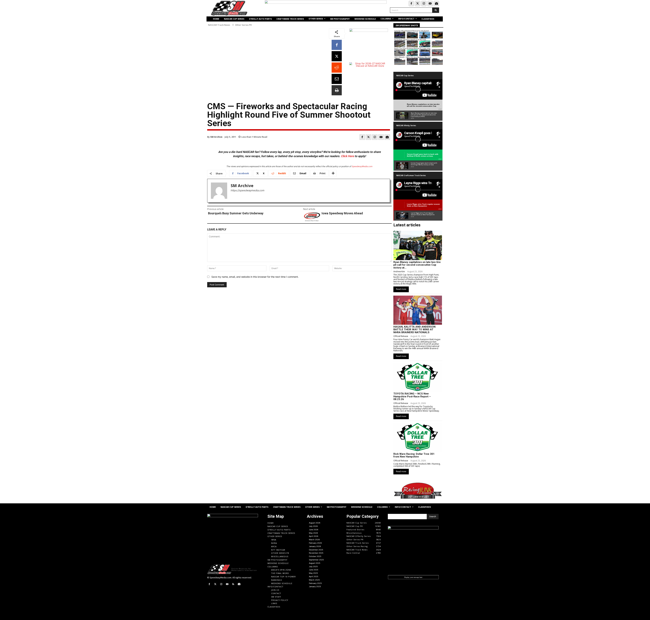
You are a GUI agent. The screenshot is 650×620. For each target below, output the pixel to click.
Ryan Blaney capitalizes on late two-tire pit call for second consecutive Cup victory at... (417, 265)
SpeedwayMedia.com (362, 166)
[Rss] (233, 584)
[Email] (337, 79)
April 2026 (313, 536)
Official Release (400, 336)
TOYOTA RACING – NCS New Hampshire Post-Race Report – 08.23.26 (412, 396)
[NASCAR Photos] (436, 3)
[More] (333, 173)
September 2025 (316, 560)
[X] (337, 56)
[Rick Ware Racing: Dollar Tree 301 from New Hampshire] (417, 437)
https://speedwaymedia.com (247, 190)
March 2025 (314, 580)
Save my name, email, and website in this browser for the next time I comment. (255, 276)
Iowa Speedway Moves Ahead (342, 213)
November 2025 (316, 553)
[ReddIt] (337, 67)
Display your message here (413, 577)
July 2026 (313, 526)
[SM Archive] (219, 191)
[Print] (337, 90)
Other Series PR (243, 25)
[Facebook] (411, 3)
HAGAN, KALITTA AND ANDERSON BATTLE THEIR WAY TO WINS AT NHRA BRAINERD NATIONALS (414, 329)
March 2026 (314, 539)
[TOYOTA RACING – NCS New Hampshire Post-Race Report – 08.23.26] (417, 377)
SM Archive (216, 136)
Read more (401, 289)
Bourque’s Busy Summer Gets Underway (235, 213)
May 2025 (313, 573)
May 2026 (313, 533)
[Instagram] (424, 3)
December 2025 (316, 550)
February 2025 (315, 583)
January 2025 (315, 586)
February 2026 (315, 543)
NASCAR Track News (219, 25)
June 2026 (313, 529)
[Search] (435, 10)
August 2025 (314, 563)
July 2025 (313, 566)
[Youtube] (430, 3)
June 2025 (313, 570)
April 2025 (313, 576)
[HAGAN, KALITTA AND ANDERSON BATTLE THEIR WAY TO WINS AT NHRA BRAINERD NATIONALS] (417, 310)
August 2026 (314, 523)
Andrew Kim (399, 271)
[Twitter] (417, 3)
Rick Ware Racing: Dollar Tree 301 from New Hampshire (414, 455)
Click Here (347, 156)
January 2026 (315, 546)
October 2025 (315, 556)
